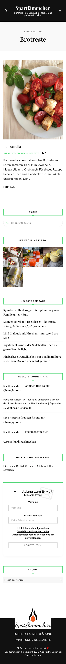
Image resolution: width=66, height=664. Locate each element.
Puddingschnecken (36, 432)
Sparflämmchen (33, 8)
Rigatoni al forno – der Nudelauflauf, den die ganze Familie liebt (30, 347)
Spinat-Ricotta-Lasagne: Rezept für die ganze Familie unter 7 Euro (31, 312)
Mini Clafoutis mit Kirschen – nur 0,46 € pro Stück (30, 336)
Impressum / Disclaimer (33, 640)
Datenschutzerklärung (33, 634)
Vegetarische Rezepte (25, 153)
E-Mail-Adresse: (33, 515)
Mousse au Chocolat (18, 407)
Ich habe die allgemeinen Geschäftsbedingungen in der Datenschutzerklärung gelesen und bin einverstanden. (33, 533)
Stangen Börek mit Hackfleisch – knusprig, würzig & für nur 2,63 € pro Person (29, 324)
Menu (60, 10)
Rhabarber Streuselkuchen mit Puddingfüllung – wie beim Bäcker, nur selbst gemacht (32, 359)
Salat (6, 153)
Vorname (33, 502)
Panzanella (12, 146)
